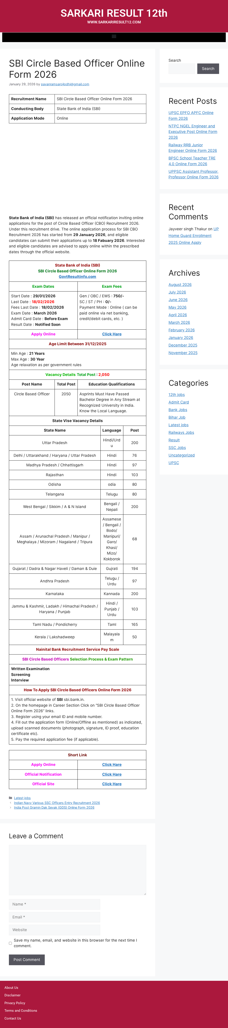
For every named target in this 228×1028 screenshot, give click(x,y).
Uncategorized (182, 455)
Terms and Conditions (20, 1011)
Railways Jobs (181, 432)
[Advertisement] (77, 172)
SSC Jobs (177, 447)
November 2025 (183, 353)
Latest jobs (22, 798)
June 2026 (178, 300)
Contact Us (12, 1018)
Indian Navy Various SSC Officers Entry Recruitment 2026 (57, 803)
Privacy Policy (14, 1003)
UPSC (174, 463)
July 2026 (177, 292)
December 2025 (183, 345)
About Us (11, 988)
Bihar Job (177, 417)
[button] (114, 36)
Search (175, 60)
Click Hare (112, 334)
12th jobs (177, 394)
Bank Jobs (178, 410)
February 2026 (182, 330)
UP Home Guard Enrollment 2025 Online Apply (194, 236)
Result (174, 440)
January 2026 (181, 337)
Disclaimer (12, 995)
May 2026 (178, 307)
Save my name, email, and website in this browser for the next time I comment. (75, 943)
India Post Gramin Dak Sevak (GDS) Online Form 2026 (54, 807)
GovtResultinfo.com (77, 276)
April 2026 (178, 315)
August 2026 (180, 284)
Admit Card (179, 402)
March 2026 (179, 322)
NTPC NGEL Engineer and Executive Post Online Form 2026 (193, 132)
